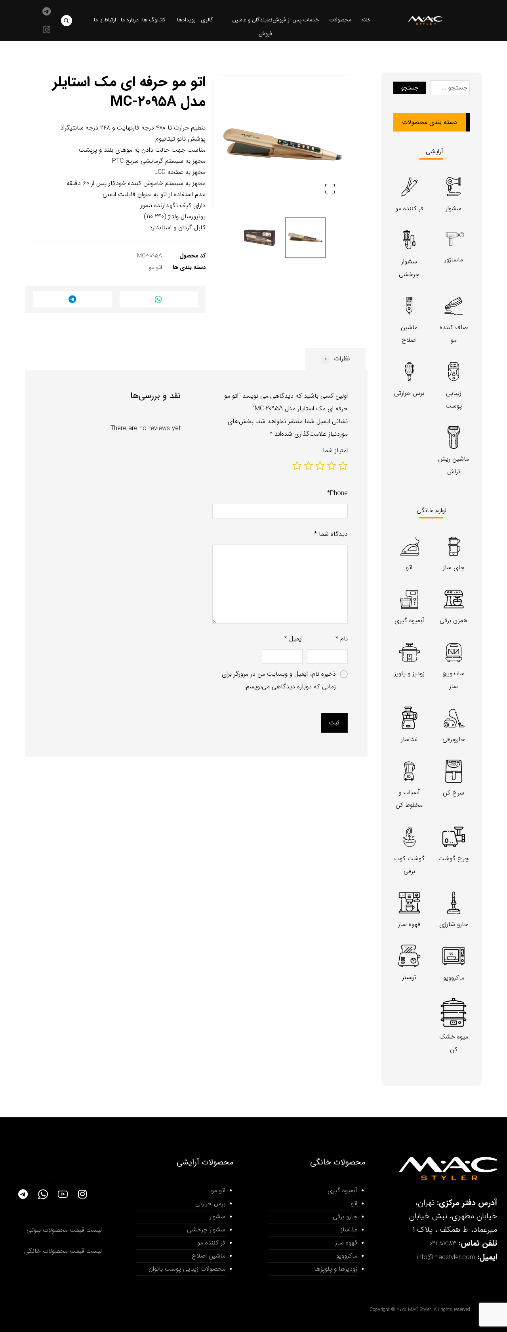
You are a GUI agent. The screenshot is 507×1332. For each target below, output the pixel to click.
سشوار (217, 1216)
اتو (354, 1203)
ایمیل (293, 639)
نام (341, 639)
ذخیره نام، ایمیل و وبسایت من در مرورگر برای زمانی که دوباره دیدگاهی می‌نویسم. (279, 680)
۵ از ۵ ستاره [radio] (297, 466)
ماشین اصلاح (208, 1256)
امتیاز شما (335, 450)
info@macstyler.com (446, 1257)
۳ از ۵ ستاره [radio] (320, 466)
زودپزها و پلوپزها (335, 1269)
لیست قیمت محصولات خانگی (63, 1251)
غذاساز (349, 1230)
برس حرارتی (210, 1203)
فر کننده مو (211, 1243)
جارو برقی (345, 1216)
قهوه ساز (346, 1243)
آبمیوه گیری (342, 1190)
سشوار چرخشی (206, 1230)
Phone (337, 493)
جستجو (409, 88)
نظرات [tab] (337, 359)
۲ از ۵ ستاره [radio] (331, 466)
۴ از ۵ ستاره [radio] (308, 466)
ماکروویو (346, 1256)
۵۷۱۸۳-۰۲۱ (442, 1243)
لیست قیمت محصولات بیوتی (64, 1230)
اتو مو (155, 267)
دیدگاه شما (331, 534)
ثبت (334, 723)
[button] (66, 20)
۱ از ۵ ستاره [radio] (343, 466)
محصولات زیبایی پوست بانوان (187, 1269)
